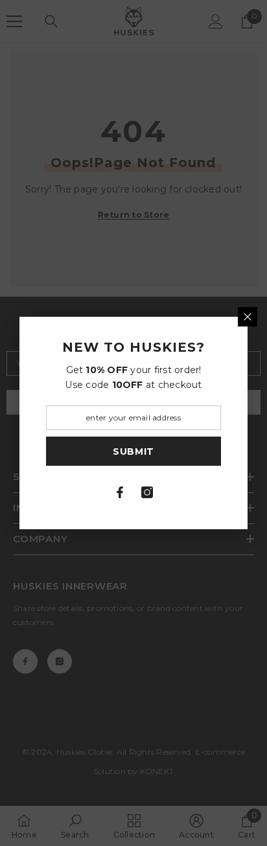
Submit (133, 451)
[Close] (247, 316)
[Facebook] (120, 492)
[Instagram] (147, 492)
